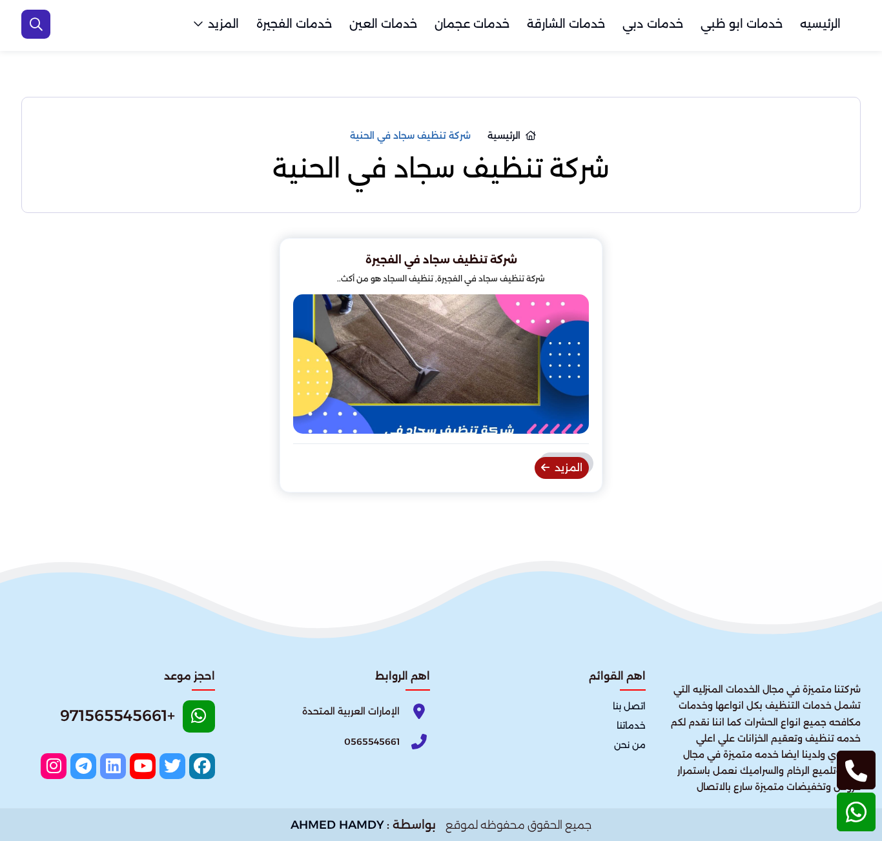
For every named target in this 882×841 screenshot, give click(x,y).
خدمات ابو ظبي (742, 24)
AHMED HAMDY (337, 825)
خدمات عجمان (472, 24)
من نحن (630, 745)
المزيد (223, 24)
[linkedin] (113, 766)
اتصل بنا (629, 706)
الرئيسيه (820, 24)
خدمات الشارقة (566, 24)
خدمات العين (383, 24)
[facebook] (202, 766)
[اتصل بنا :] (856, 770)
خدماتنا (631, 725)
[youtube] (143, 766)
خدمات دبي (652, 24)
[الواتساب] (856, 812)
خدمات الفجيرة (294, 24)
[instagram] (54, 766)
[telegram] (83, 766)
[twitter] (172, 766)
